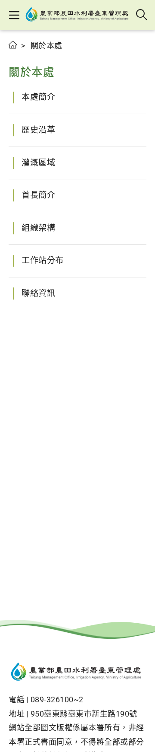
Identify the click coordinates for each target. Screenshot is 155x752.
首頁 (13, 45)
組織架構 (38, 228)
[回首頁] (77, 672)
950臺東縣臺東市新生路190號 (84, 713)
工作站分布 (43, 260)
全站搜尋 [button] (142, 15)
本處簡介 (38, 97)
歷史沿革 (38, 130)
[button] (14, 15)
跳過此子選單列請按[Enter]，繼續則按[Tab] (17, 55)
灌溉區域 (38, 163)
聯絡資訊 (38, 293)
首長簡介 (38, 195)
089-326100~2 (57, 699)
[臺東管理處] (78, 15)
